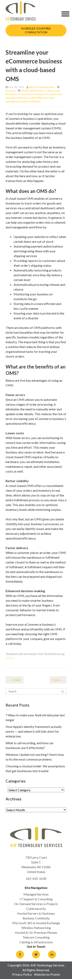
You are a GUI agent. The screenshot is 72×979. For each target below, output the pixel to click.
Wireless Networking (36, 928)
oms (46, 94)
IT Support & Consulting (36, 899)
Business (11, 90)
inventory (38, 94)
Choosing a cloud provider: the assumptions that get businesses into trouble (35, 768)
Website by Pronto (47, 974)
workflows (35, 101)
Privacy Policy (22, 974)
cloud (50, 90)
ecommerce (25, 94)
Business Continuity (36, 918)
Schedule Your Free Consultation (36, 30)
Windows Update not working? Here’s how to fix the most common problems (35, 757)
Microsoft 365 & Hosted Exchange (36, 923)
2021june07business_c (33, 90)
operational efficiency (17, 97)
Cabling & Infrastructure (36, 942)
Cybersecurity (36, 908)
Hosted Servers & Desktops (36, 913)
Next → (58, 680)
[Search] (62, 691)
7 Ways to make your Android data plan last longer (35, 717)
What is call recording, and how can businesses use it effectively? (29, 745)
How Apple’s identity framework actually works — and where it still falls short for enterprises (34, 731)
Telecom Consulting (36, 937)
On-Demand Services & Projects (36, 904)
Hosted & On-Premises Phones (36, 932)
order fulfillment (38, 97)
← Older (14, 680)
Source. (10, 658)
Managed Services (36, 894)
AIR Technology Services (42, 87)
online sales (56, 94)
